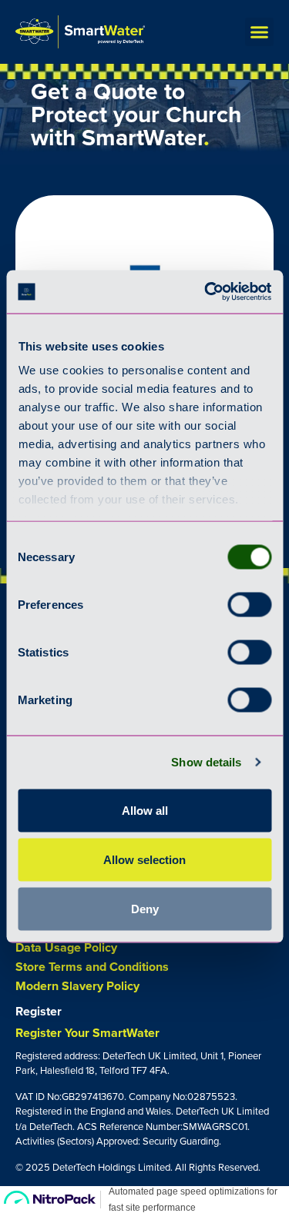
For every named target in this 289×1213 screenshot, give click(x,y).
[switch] (249, 604)
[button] (259, 32)
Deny (145, 908)
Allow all (145, 809)
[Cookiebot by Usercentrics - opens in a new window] (205, 292)
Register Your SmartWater (87, 1033)
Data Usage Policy (66, 947)
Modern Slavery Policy (77, 986)
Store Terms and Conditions (92, 967)
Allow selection (144, 859)
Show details (206, 762)
